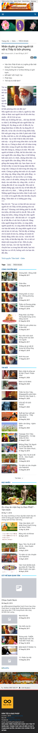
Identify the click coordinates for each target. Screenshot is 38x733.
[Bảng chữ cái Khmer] (9, 537)
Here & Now (25, 1)
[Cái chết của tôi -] (9, 629)
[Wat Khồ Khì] (9, 619)
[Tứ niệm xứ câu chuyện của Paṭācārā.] (9, 468)
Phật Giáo (8, 78)
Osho (9, 265)
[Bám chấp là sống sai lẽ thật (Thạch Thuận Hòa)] (9, 374)
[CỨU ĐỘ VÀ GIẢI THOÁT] (9, 406)
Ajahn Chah (17, 1)
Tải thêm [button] (18, 478)
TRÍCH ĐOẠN (17, 265)
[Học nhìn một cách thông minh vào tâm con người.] (9, 339)
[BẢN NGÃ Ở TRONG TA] (9, 650)
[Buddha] (5, 668)
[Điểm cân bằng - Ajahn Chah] (9, 427)
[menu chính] (3, 14)
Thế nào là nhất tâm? (12, 81)
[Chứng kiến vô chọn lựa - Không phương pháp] (9, 297)
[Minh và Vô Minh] (9, 385)
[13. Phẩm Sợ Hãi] (9, 660)
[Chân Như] (9, 286)
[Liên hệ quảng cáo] (19, 31)
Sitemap (33, 1)
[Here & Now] (7, 708)
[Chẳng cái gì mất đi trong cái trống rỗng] (9, 349)
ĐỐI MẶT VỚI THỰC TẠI (13, 75)
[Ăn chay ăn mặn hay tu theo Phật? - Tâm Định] (19, 495)
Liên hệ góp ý (25, 688)
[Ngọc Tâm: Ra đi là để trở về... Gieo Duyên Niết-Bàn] (9, 458)
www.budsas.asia (17, 716)
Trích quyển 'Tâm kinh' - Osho (13, 258)
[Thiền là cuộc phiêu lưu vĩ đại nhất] (9, 328)
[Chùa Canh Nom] (19, 588)
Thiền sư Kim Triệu (7, 1)
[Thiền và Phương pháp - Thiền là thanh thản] (9, 307)
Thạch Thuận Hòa (14, 720)
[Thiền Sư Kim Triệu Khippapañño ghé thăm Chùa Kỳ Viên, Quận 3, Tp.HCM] (9, 395)
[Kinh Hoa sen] (9, 360)
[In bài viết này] (34, 57)
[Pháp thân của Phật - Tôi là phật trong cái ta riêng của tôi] (9, 318)
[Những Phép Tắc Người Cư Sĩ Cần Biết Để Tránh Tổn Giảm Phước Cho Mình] (9, 447)
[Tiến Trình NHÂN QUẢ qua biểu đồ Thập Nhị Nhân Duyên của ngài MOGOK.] (9, 568)
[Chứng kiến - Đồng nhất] (9, 276)
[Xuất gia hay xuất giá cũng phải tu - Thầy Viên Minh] (9, 416)
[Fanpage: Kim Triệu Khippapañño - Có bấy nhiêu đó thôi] (9, 437)
